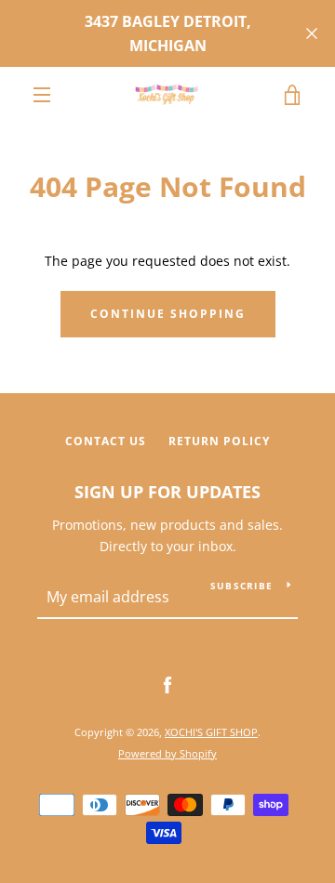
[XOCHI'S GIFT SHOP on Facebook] (167, 684)
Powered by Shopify (167, 753)
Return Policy (219, 441)
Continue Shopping (168, 314)
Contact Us (105, 441)
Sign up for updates (167, 492)
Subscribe (241, 585)
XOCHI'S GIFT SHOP (211, 732)
